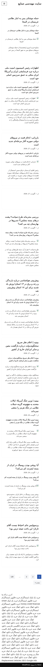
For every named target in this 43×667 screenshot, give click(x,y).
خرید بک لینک (35, 597)
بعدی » (37, 583)
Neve (39, 665)
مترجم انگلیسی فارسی (16, 626)
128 (12, 577)
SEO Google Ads (29, 660)
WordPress (26, 665)
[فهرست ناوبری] (4, 3)
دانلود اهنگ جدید (32, 607)
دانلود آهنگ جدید (27, 645)
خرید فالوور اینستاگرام (11, 597)
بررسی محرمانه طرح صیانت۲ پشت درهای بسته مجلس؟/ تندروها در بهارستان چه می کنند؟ (22, 220)
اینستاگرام (25, 597)
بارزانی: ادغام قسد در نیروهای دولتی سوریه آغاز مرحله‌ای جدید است (24, 141)
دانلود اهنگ (17, 635)
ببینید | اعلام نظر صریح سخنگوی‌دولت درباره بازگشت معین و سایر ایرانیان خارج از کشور (22, 346)
